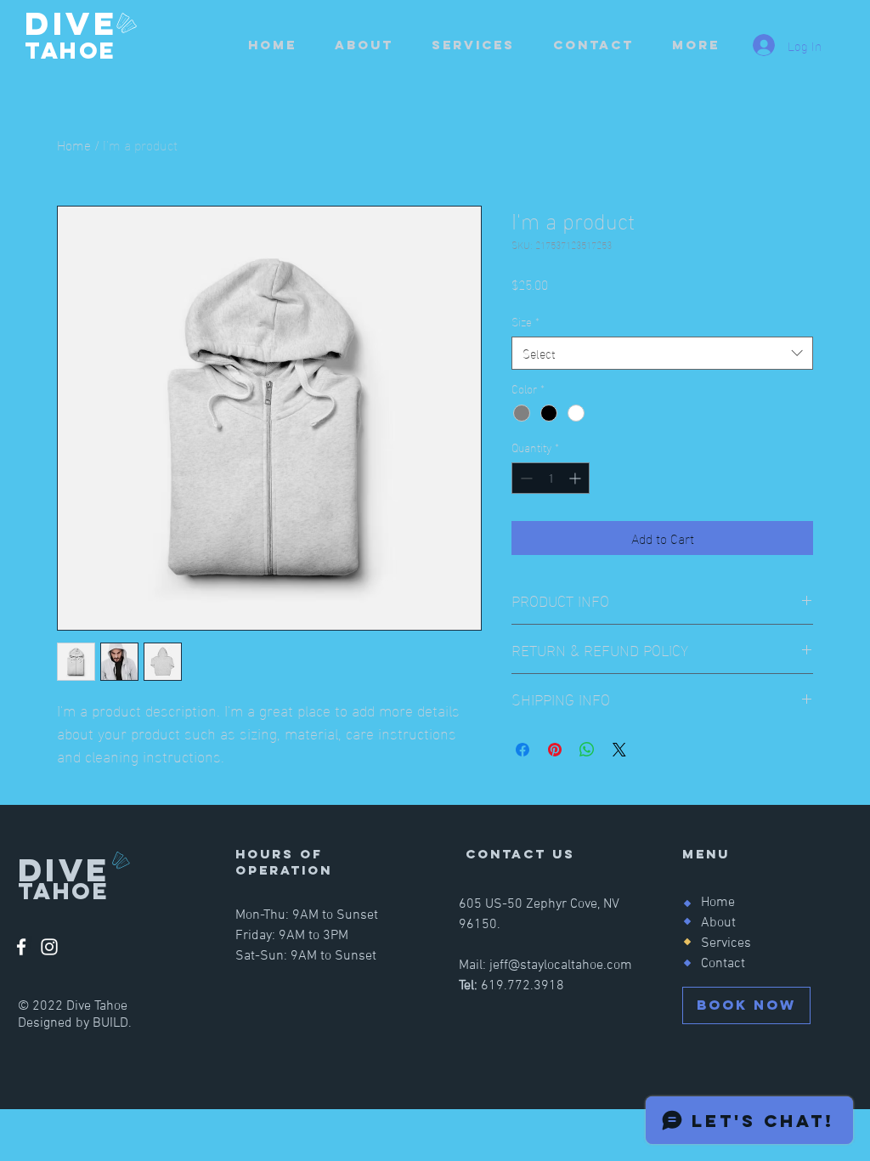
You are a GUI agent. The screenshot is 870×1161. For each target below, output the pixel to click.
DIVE (77, 23)
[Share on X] (619, 749)
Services (726, 943)
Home (74, 144)
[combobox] (662, 353)
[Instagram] (49, 947)
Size (525, 321)
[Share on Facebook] (522, 749)
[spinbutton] (550, 478)
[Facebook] (21, 947)
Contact (723, 963)
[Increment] (576, 478)
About (718, 923)
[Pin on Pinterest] (555, 749)
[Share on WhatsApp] (587, 749)
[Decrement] (524, 478)
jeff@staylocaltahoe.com (560, 965)
